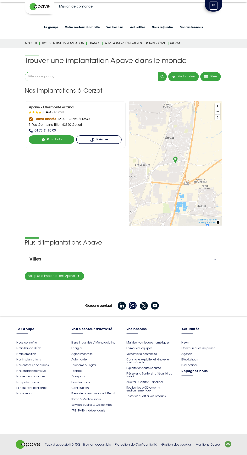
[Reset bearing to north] (217, 117)
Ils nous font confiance (31, 388)
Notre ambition (26, 354)
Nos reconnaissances (30, 376)
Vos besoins (115, 27)
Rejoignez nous (194, 371)
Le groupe (51, 27)
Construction (80, 388)
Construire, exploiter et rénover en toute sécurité (148, 361)
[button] (123, 259)
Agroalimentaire (81, 354)
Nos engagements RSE (31, 371)
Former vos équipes (139, 348)
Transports (78, 376)
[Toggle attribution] (218, 222)
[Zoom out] (217, 111)
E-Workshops (189, 359)
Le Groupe (25, 329)
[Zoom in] (217, 106)
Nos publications (27, 382)
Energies (77, 348)
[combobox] (91, 76)
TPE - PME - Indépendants (88, 410)
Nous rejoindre (162, 27)
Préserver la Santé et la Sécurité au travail (149, 375)
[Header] (40, 7)
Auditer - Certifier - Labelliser (144, 382)
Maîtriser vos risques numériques (148, 342)
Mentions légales (208, 444)
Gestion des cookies (176, 444)
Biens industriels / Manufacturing (93, 342)
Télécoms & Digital (83, 365)
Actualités (137, 27)
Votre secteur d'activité (82, 27)
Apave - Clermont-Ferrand (51, 107)
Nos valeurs (24, 393)
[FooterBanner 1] (28, 447)
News (185, 342)
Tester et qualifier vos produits (146, 396)
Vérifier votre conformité (141, 354)
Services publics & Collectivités (91, 404)
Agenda (187, 354)
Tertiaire (76, 371)
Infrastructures (80, 382)
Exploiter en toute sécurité (143, 368)
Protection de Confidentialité (136, 444)
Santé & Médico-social (86, 399)
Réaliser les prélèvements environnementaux (143, 389)
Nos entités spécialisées (32, 365)
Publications (189, 365)
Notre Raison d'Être (28, 348)
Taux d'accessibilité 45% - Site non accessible (78, 444)
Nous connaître (26, 342)
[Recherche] (162, 76)
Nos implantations (28, 359)
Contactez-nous (191, 27)
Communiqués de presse (198, 348)
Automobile (79, 359)
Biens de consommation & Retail (93, 393)
